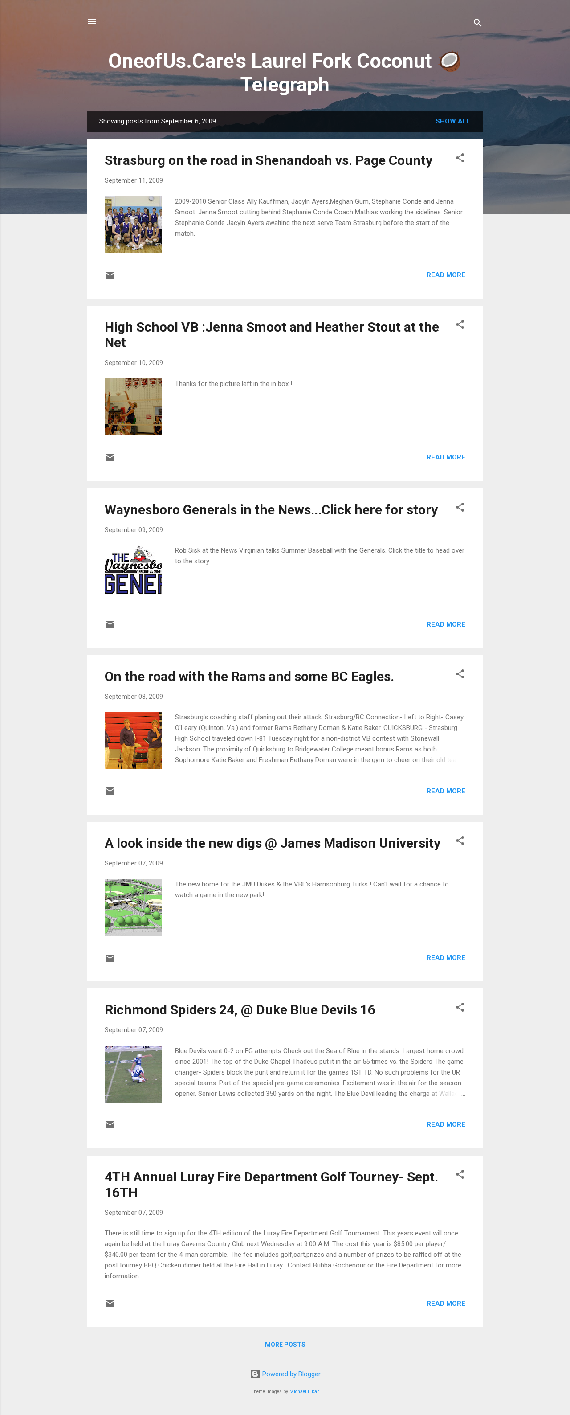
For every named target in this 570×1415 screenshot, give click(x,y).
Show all (453, 121)
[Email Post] (110, 279)
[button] (460, 159)
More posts (285, 1344)
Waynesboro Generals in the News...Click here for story (271, 509)
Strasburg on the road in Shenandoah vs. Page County (268, 160)
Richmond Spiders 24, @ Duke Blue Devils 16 (240, 1009)
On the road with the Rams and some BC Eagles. (249, 676)
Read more (446, 275)
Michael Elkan (304, 1391)
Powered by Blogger (291, 1374)
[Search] (477, 24)
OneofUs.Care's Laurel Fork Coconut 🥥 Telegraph (285, 72)
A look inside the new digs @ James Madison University (272, 843)
